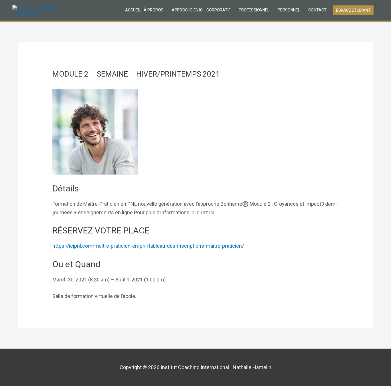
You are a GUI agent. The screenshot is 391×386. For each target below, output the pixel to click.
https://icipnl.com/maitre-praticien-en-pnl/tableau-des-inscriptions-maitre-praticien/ (148, 246)
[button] (353, 10)
